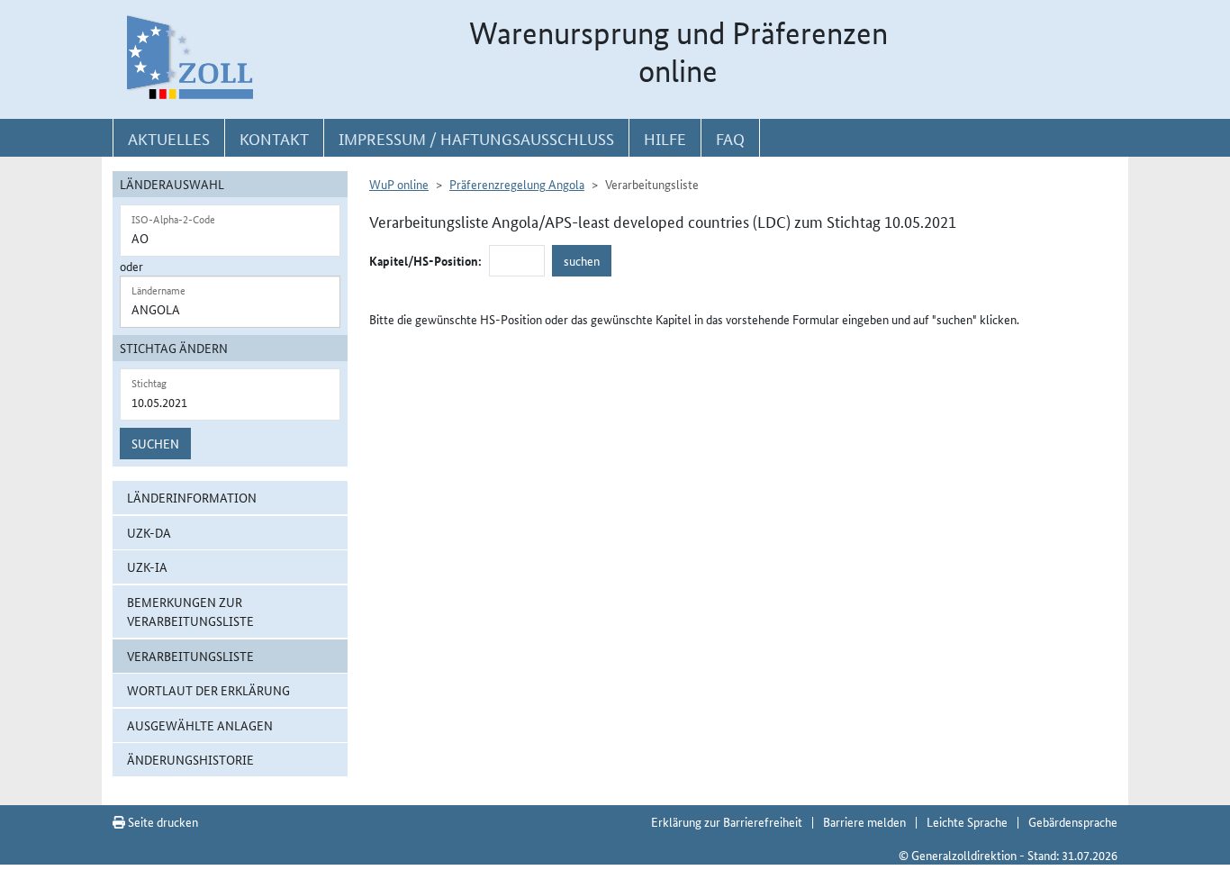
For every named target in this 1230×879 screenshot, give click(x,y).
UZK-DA (149, 532)
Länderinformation (192, 497)
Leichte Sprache (967, 821)
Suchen (155, 443)
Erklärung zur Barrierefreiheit (726, 821)
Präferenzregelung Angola (516, 184)
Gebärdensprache (1072, 821)
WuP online (399, 184)
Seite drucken (161, 821)
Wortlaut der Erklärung (208, 690)
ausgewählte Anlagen (200, 725)
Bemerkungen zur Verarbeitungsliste (190, 611)
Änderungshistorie (190, 759)
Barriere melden (864, 821)
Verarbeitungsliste (190, 656)
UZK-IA (147, 566)
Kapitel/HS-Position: (425, 260)
